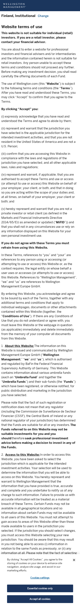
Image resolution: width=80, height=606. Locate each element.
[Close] (74, 560)
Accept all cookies (40, 599)
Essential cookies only (40, 588)
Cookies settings (39, 577)
